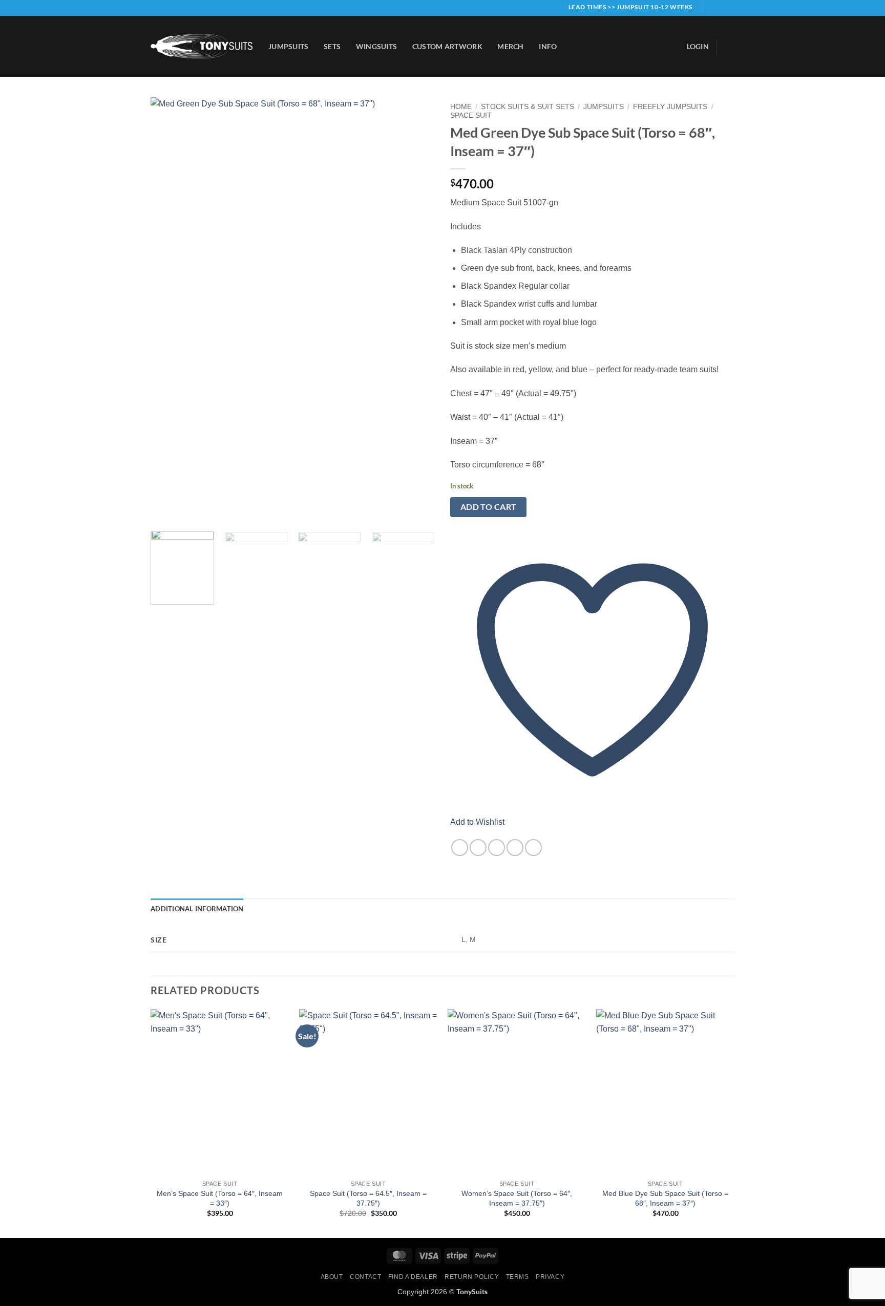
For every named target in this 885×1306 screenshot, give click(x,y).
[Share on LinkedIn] (533, 847)
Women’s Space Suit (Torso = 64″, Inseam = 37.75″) (516, 1198)
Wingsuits (376, 46)
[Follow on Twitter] (729, 7)
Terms (517, 1276)
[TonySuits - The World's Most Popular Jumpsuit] (202, 46)
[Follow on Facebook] (710, 7)
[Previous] (169, 310)
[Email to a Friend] (496, 847)
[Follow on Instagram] (720, 7)
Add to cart (488, 506)
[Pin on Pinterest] (515, 847)
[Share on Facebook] (459, 847)
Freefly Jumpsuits (670, 107)
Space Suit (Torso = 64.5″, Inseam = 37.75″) (368, 1198)
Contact (365, 1276)
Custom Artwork (447, 46)
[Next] (416, 310)
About (332, 1276)
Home (461, 107)
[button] (698, 46)
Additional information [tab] (197, 909)
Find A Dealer (413, 1276)
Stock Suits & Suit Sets (527, 107)
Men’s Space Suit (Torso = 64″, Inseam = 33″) (220, 1198)
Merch (510, 46)
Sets (332, 46)
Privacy (550, 1276)
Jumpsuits (288, 46)
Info (548, 46)
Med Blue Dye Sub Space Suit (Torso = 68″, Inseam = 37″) (665, 1198)
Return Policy (472, 1276)
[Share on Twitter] (478, 847)
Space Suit (471, 115)
